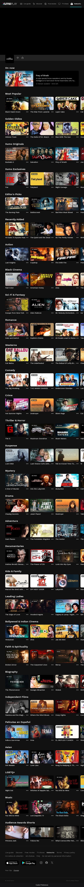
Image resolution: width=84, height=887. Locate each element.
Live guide (27, 4)
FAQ (38, 856)
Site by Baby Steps (72, 880)
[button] (42, 78)
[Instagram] (41, 862)
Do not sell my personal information (56, 856)
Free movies (52, 4)
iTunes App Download (12, 863)
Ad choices (30, 856)
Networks (77, 4)
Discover (39, 4)
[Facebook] (46, 862)
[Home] (10, 4)
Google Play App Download (28, 863)
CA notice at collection (14, 856)
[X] (52, 862)
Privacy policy (69, 852)
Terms (59, 852)
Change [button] (16, 870)
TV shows (65, 4)
